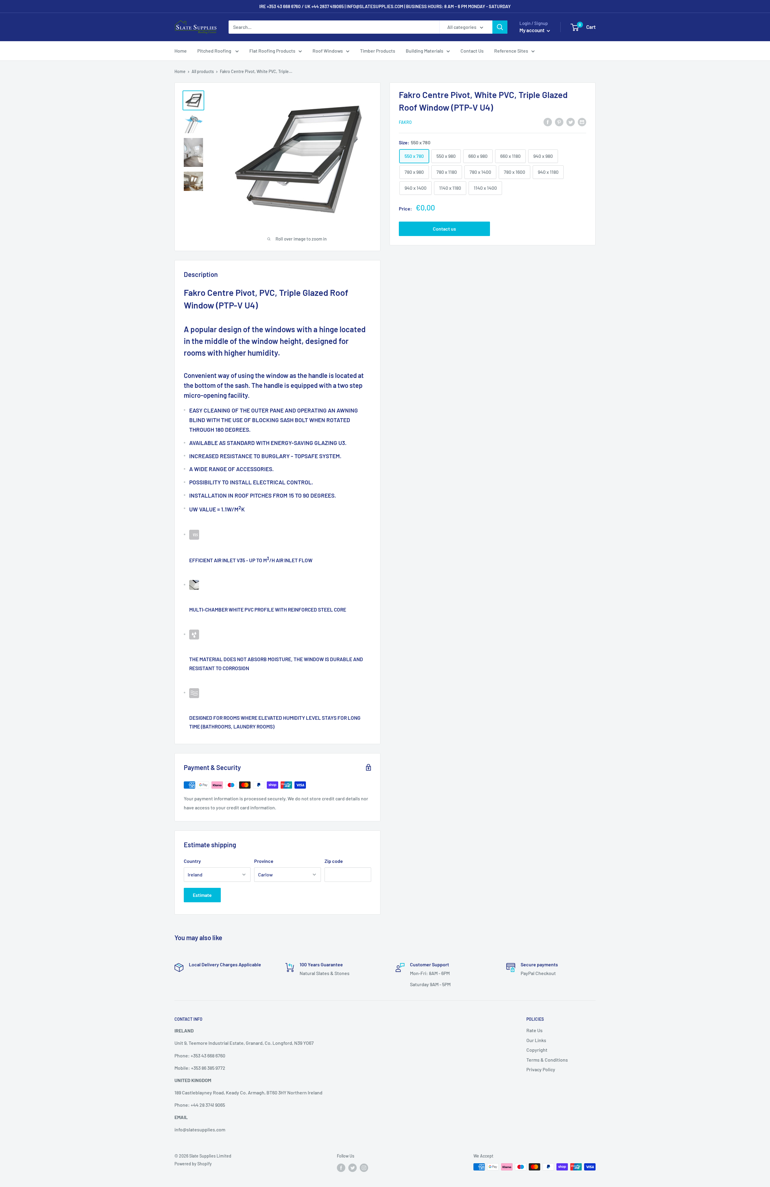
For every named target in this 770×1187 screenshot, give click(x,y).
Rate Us (534, 1030)
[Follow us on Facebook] (341, 1167)
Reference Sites (511, 51)
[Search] (499, 27)
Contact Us (472, 51)
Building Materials (424, 51)
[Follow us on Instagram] (364, 1167)
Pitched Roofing (214, 51)
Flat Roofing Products (272, 51)
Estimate (202, 895)
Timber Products (377, 51)
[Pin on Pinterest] (559, 121)
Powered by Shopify (193, 1163)
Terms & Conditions (547, 1060)
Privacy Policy (540, 1069)
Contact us (444, 229)
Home (180, 51)
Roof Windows (328, 51)
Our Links (536, 1040)
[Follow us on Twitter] (352, 1167)
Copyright (536, 1050)
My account (532, 30)
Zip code (334, 861)
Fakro (405, 122)
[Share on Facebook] (548, 121)
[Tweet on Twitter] (570, 121)
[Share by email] (582, 121)
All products (203, 71)
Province (263, 861)
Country (192, 861)
